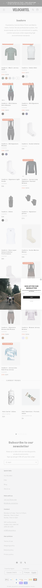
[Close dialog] (41, 279)
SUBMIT (31, 297)
